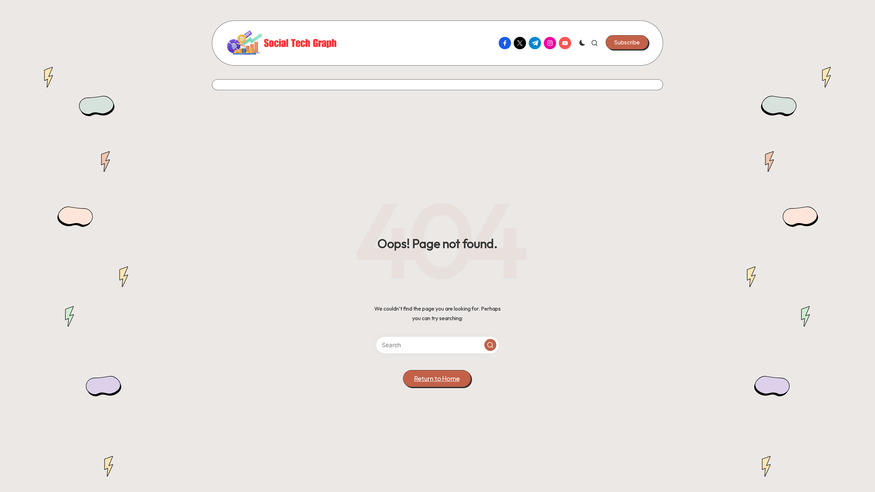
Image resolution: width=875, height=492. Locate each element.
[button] (627, 42)
